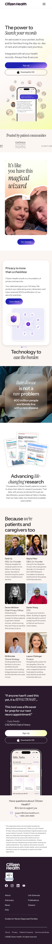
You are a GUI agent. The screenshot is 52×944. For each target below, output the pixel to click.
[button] (44, 4)
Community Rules (42, 932)
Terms (7, 932)
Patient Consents (26, 932)
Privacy (14, 932)
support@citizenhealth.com (27, 813)
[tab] (22, 347)
